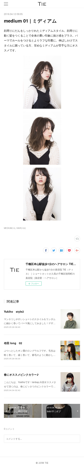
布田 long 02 (13, 343)
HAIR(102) (21, 228)
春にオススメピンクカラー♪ (21, 374)
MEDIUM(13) (9, 228)
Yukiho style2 (14, 311)
